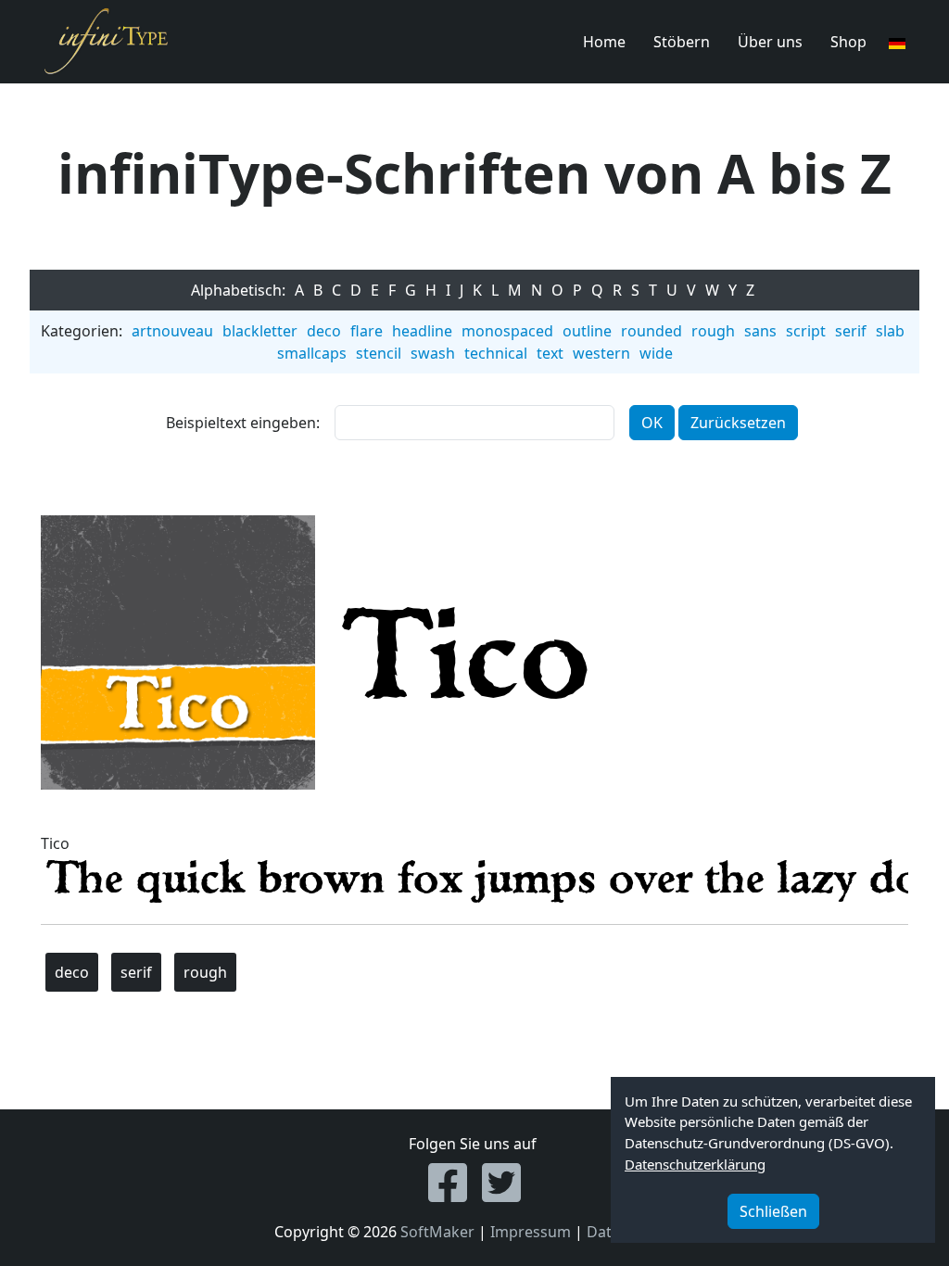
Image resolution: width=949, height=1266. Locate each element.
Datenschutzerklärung (695, 1164)
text (550, 353)
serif (851, 331)
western (601, 353)
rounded (651, 331)
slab (890, 331)
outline (587, 331)
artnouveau (172, 331)
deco (324, 331)
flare (366, 331)
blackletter (259, 331)
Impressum (530, 1232)
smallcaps (312, 353)
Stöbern (681, 42)
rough (713, 331)
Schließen (773, 1211)
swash (433, 353)
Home (604, 42)
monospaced (507, 331)
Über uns (770, 42)
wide (656, 353)
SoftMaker (437, 1232)
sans (760, 331)
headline (422, 331)
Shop (848, 42)
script (806, 331)
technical (495, 353)
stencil (378, 353)
